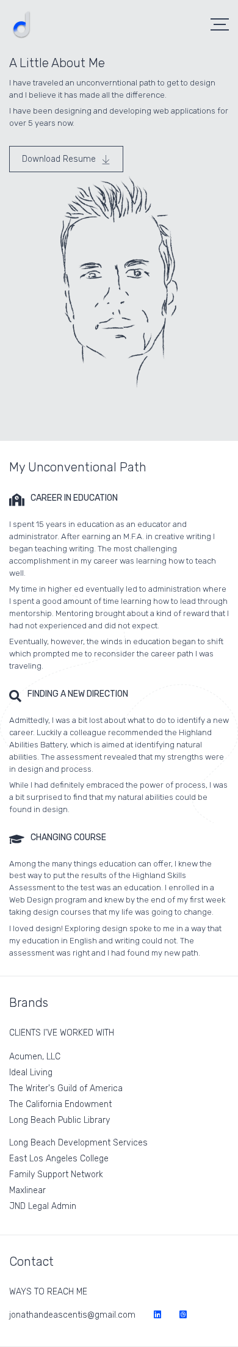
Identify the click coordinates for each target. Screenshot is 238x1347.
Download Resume (60, 159)
